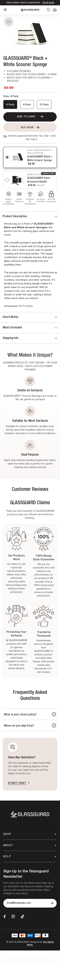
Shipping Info (10, 338)
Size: (11, 96)
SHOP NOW (48, 3)
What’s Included (12, 327)
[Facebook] (4, 916)
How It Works (10, 317)
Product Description (15, 216)
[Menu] (4, 10)
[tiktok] (22, 916)
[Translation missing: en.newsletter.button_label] (51, 903)
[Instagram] (13, 916)
